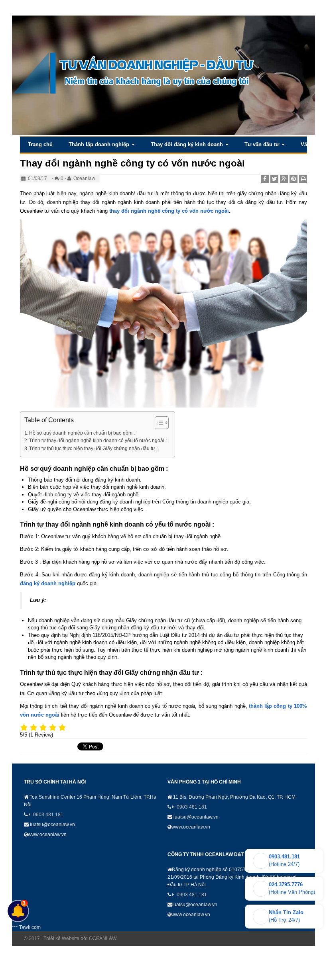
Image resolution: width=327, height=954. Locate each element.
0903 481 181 (48, 814)
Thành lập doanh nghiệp (100, 144)
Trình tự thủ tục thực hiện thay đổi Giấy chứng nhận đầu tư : (93, 448)
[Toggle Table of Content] (158, 422)
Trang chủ (40, 144)
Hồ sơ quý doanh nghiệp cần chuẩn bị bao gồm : (82, 432)
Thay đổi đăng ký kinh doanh (188, 144)
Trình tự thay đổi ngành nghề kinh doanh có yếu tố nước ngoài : (98, 440)
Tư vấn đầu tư (262, 144)
